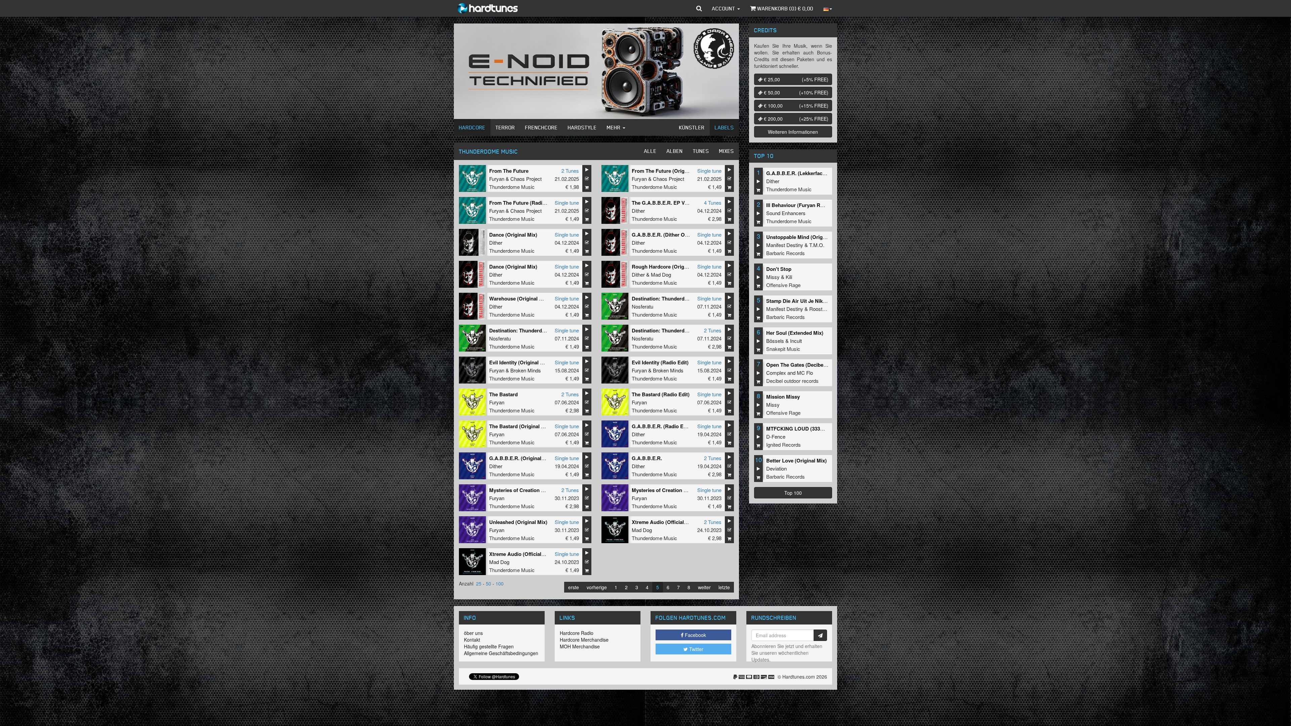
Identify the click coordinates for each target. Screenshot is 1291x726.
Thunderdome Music (512, 186)
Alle (650, 151)
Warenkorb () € (784, 8)
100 (500, 583)
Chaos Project (526, 178)
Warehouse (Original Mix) (519, 298)
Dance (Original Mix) (513, 234)
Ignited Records (783, 444)
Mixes (726, 151)
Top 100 (793, 492)
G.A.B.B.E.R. (647, 458)
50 (488, 583)
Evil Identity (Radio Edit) (660, 362)
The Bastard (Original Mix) (520, 426)
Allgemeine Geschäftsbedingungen (501, 653)
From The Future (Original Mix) (668, 170)
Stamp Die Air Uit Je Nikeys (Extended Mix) (816, 301)
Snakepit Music (783, 348)
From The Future (509, 170)
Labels (724, 127)
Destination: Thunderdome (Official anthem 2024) (689, 330)
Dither (638, 210)
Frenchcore (541, 127)
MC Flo (805, 372)
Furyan (496, 178)
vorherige (597, 587)
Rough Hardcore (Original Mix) (668, 266)
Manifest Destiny (784, 244)
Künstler (692, 127)
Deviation (776, 468)
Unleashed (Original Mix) (518, 522)
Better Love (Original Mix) (796, 460)
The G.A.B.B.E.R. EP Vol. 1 (663, 202)
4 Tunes (712, 202)
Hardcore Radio (576, 633)
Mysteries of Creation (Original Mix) (673, 490)
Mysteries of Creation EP (518, 490)
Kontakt (472, 639)
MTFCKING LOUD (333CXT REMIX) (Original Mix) (824, 428)
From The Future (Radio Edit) (523, 202)
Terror (505, 127)
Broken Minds (525, 370)
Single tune (709, 170)
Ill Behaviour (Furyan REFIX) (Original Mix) (816, 205)
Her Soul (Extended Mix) (794, 332)
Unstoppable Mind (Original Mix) (804, 237)
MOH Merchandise (580, 646)
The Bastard (503, 394)
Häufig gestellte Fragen (489, 646)
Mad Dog (661, 274)
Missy (773, 276)
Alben (675, 151)
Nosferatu (642, 306)
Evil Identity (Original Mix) (519, 362)
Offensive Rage (783, 284)
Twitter (695, 649)
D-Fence (775, 436)
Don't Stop (778, 269)
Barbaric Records (785, 252)
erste (573, 587)
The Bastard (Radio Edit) (661, 394)
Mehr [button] (614, 127)
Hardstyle (582, 127)
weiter (704, 587)
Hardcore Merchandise (584, 639)
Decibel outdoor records (792, 380)
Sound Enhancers (786, 212)
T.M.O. (816, 244)
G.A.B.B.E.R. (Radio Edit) (661, 426)
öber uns (473, 633)
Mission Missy (783, 396)
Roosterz (819, 308)
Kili (789, 276)
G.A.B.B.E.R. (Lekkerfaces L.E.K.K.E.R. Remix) (821, 173)
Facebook (694, 635)
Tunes (701, 151)
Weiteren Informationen (793, 131)
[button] (699, 8)
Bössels (775, 340)
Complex (776, 372)
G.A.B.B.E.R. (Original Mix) (521, 458)
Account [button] (724, 8)
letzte (724, 587)
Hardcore (472, 127)
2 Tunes (570, 170)
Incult (796, 340)
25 (478, 583)
